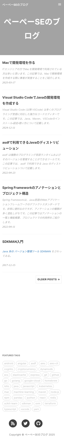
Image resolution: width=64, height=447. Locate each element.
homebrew (51, 380)
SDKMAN (45, 251)
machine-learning (24, 391)
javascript (28, 386)
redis (53, 397)
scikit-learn (10, 403)
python (31, 397)
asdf (33, 363)
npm (6, 397)
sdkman (26, 403)
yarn (36, 409)
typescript (10, 409)
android (8, 363)
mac (6, 391)
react (43, 397)
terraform (50, 403)
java (16, 386)
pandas (18, 397)
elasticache (19, 374)
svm (37, 403)
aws (43, 363)
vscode (25, 409)
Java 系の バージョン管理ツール (21, 251)
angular (22, 363)
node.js (55, 391)
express (35, 374)
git (45, 374)
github (55, 374)
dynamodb (46, 369)
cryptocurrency (27, 369)
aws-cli (54, 363)
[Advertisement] (32, 318)
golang (16, 380)
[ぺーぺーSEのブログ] (13, 423)
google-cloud (32, 380)
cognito (8, 369)
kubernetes (45, 386)
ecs (6, 374)
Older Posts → (48, 279)
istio (6, 386)
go (5, 380)
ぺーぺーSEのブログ (15, 4)
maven (42, 391)
